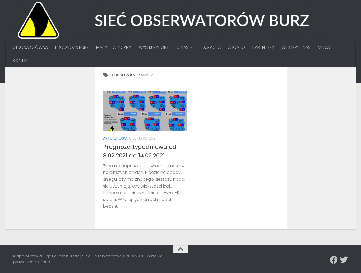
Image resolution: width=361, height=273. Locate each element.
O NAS (182, 47)
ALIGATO (236, 47)
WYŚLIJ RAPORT (154, 47)
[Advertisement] (52, 108)
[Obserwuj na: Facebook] (334, 260)
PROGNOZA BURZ (72, 47)
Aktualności (115, 138)
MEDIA (324, 47)
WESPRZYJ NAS (296, 47)
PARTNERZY (263, 47)
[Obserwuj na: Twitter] (344, 260)
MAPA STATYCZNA (113, 47)
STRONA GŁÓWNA (30, 47)
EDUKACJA (210, 47)
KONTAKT (22, 61)
